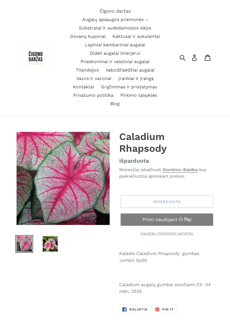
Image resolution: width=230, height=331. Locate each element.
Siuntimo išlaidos (180, 169)
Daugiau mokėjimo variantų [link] (167, 233)
